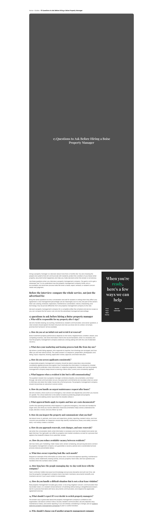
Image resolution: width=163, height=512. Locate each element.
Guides (37, 10)
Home (31, 10)
